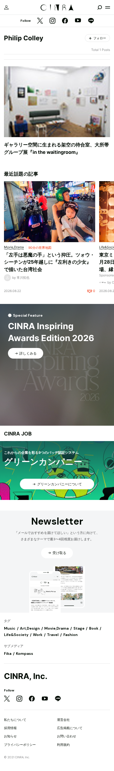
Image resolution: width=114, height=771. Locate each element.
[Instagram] (52, 21)
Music (9, 628)
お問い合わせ (66, 736)
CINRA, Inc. (25, 676)
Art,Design (30, 628)
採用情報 (10, 728)
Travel (53, 635)
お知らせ (10, 736)
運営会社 (63, 720)
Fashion (70, 635)
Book (93, 628)
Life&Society (16, 635)
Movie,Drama (56, 628)
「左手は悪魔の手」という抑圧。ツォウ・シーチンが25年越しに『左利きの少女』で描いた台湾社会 (49, 262)
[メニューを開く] (108, 7)
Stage (79, 628)
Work (37, 635)
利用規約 (63, 745)
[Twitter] (40, 21)
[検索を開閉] (100, 7)
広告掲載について (69, 728)
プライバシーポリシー (20, 745)
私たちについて (15, 720)
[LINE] (91, 21)
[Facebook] (65, 21)
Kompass (24, 653)
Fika (7, 653)
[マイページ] (6, 7)
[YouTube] (77, 21)
